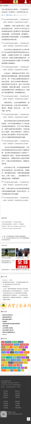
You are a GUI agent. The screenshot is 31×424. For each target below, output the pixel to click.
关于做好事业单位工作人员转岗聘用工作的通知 (15, 293)
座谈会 (3, 357)
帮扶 (8, 349)
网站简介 (5, 393)
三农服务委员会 (24, 344)
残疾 (16, 349)
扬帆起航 (4, 355)
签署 (28, 360)
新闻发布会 (8, 342)
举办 (3, 342)
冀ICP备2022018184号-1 (14, 382)
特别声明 (17, 393)
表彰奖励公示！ (7, 286)
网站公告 (17, 391)
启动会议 (16, 344)
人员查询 (18, 386)
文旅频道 (5, 405)
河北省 (23, 357)
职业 (12, 370)
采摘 (27, 357)
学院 (19, 367)
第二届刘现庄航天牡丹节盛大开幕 (11, 284)
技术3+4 (4, 370)
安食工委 (11, 362)
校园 (24, 349)
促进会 (3, 347)
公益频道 (17, 403)
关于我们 (5, 391)
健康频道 (17, 401)
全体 (18, 365)
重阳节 (3, 360)
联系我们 (5, 397)
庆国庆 (8, 360)
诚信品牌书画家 (18, 362)
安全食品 (15, 347)
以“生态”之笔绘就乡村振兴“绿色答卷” (16, 355)
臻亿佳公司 (4, 362)
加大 (12, 349)
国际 (15, 370)
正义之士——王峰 (7, 280)
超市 (7, 347)
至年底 (25, 362)
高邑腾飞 (26, 352)
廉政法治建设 (6, 299)
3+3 (26, 367)
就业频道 (5, 401)
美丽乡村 (4, 334)
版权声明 (5, 395)
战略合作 (14, 342)
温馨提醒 (17, 395)
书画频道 (17, 405)
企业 (26, 347)
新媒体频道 (18, 407)
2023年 (3, 352)
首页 (1, 5)
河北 (6, 365)
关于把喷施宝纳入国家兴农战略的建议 (14, 236)
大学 (19, 370)
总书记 (12, 352)
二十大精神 (9, 357)
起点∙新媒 (20, 342)
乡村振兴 (6, 5)
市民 (14, 365)
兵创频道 (5, 407)
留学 (22, 370)
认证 (11, 347)
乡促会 (18, 357)
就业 (22, 367)
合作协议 (24, 360)
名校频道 (5, 403)
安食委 (18, 360)
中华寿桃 (13, 360)
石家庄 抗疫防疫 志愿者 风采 (9, 367)
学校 (8, 370)
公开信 (10, 365)
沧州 (8, 352)
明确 (3, 365)
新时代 (21, 352)
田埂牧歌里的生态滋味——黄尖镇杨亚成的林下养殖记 (17, 282)
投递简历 (17, 397)
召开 (14, 357)
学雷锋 (16, 352)
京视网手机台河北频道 (7, 344)
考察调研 (21, 347)
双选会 (20, 349)
